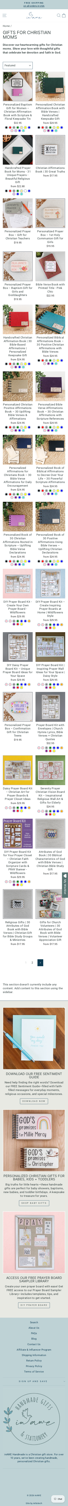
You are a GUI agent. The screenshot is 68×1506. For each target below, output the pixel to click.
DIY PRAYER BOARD (34, 1305)
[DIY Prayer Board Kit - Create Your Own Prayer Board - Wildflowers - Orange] (29, 621)
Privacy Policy (34, 1366)
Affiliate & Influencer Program (34, 1349)
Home (6, 26)
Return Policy (34, 1360)
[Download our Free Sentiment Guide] (34, 1038)
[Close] (62, 715)
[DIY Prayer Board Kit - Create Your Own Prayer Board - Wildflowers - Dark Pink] (10, 621)
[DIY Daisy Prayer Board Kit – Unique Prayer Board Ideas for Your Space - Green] (18, 684)
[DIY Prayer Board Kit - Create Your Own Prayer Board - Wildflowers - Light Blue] (21, 621)
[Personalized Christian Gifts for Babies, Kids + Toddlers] (34, 1140)
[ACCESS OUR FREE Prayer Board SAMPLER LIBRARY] (34, 1242)
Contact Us (33, 1344)
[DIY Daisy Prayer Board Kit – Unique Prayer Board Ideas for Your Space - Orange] (29, 684)
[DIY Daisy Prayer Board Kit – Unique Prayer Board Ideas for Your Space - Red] (18, 687)
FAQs (34, 1333)
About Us (34, 1327)
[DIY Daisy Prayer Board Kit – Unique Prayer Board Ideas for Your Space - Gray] (14, 684)
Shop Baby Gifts (34, 1203)
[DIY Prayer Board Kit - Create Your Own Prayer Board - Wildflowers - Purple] (14, 624)
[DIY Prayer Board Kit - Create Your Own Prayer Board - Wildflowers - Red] (18, 624)
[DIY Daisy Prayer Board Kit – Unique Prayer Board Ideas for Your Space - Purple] (14, 687)
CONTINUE (34, 788)
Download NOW (34, 1101)
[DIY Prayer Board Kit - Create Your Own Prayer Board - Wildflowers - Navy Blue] (25, 621)
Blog (34, 1338)
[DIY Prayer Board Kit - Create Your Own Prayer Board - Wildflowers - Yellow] (21, 624)
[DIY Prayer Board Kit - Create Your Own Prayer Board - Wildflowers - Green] (18, 621)
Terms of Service (34, 1371)
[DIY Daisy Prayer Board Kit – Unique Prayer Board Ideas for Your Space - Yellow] (21, 687)
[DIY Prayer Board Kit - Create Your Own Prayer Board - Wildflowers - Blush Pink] (6, 621)
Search (34, 1322)
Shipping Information (34, 1355)
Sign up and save (33, 1381)
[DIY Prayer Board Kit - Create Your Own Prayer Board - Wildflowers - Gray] (14, 621)
